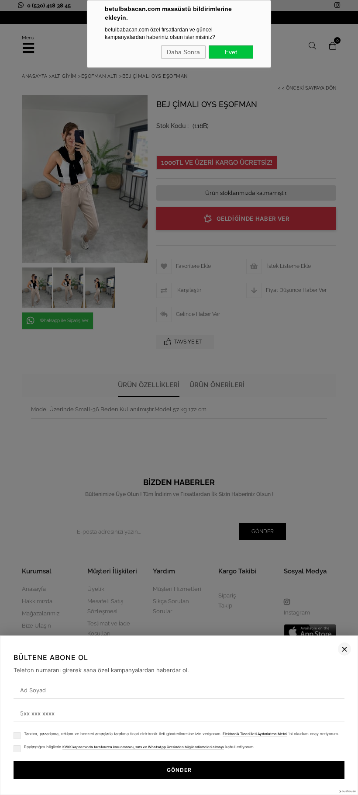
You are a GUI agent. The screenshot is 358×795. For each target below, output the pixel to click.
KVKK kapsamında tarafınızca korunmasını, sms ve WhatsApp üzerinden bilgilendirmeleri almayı (143, 747)
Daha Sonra (183, 52)
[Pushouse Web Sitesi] (347, 791)
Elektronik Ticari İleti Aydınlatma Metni (255, 734)
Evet (231, 52)
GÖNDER (179, 770)
